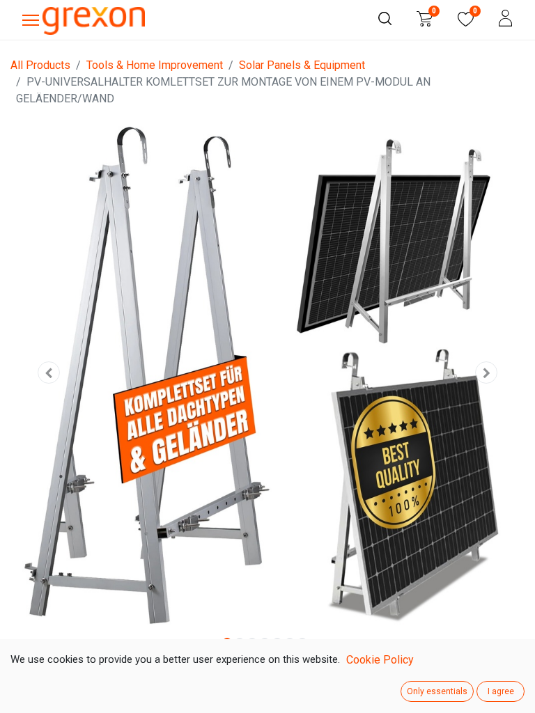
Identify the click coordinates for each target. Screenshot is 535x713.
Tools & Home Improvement (154, 65)
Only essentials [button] (437, 691)
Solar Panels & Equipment (302, 65)
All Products (40, 65)
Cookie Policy (380, 659)
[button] (49, 372)
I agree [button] (501, 691)
